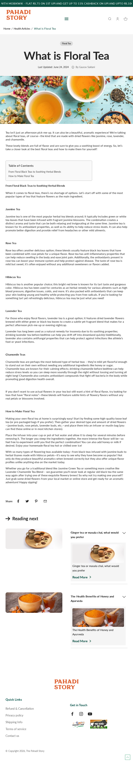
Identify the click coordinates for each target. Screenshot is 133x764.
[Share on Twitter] (27, 501)
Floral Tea (66, 43)
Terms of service (16, 729)
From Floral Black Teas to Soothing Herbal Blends (34, 171)
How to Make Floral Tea (21, 176)
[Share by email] (45, 501)
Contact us (12, 736)
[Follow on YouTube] (90, 714)
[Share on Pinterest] (36, 501)
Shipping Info (14, 722)
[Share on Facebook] (18, 501)
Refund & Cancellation (20, 708)
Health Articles (22, 28)
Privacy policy (14, 715)
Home (6, 28)
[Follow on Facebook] (72, 714)
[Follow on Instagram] (81, 714)
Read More (80, 577)
